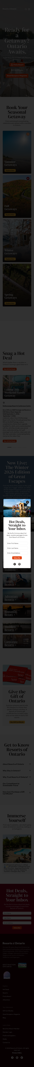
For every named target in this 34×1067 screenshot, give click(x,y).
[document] (17, 533)
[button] (27, 502)
